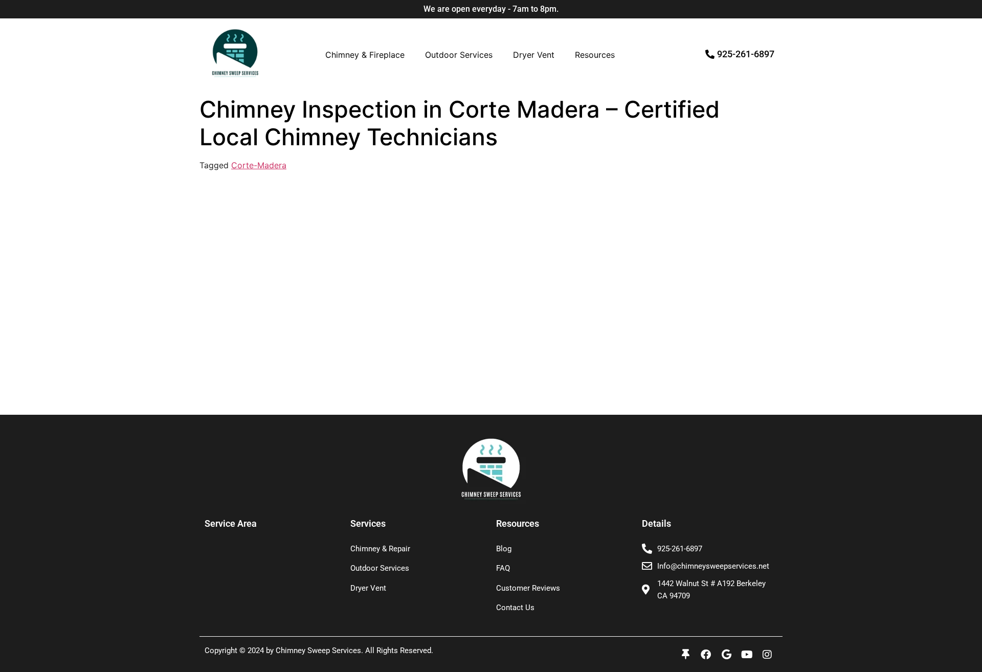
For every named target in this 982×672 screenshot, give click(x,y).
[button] (367, 54)
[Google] (726, 654)
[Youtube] (746, 654)
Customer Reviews (528, 588)
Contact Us (515, 607)
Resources (595, 55)
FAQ (503, 568)
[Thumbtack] (685, 654)
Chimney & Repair (380, 548)
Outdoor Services (459, 55)
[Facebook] (706, 654)
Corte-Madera (258, 165)
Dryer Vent (533, 55)
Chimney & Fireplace (365, 55)
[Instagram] (767, 654)
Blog (503, 548)
